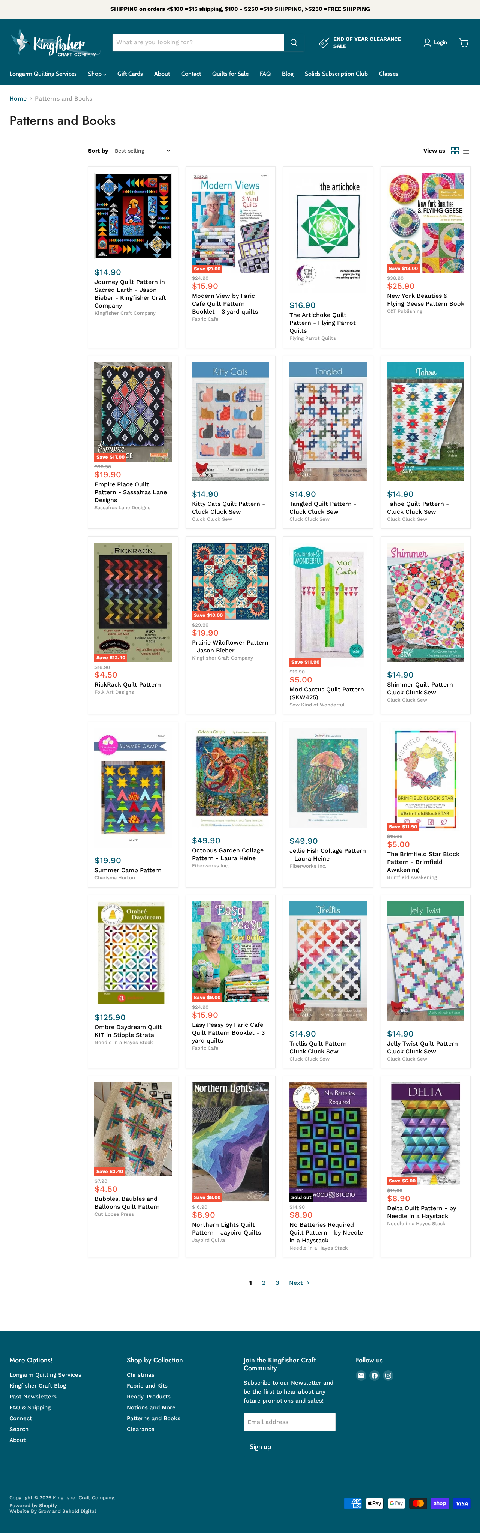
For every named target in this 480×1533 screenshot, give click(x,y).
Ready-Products (149, 1396)
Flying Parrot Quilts (313, 338)
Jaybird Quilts (209, 1240)
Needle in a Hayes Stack (123, 1042)
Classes (388, 73)
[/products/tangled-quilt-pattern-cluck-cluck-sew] (328, 422)
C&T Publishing (404, 311)
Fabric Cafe (205, 319)
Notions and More (151, 1407)
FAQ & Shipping (30, 1407)
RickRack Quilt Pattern (127, 684)
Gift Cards (130, 73)
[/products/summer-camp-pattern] (133, 788)
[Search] (294, 42)
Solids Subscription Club (336, 73)
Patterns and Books (153, 1418)
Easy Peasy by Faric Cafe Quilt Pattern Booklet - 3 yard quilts (228, 1032)
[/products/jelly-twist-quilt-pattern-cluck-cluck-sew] (425, 961)
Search (18, 1429)
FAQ (265, 73)
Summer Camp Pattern (128, 870)
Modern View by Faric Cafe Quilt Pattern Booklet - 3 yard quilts (225, 303)
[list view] (465, 151)
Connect (20, 1418)
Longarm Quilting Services (43, 73)
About (162, 73)
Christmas (140, 1374)
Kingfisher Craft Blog (37, 1385)
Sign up (260, 1447)
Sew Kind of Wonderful (317, 705)
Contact (191, 73)
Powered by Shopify (33, 1505)
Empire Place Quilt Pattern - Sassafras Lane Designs (130, 492)
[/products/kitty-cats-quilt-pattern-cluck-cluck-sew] (230, 422)
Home (18, 98)
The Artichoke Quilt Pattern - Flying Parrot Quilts (323, 322)
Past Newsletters (33, 1396)
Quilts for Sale (230, 73)
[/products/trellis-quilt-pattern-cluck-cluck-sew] (328, 961)
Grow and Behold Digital (67, 1511)
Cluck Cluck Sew (212, 519)
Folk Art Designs (114, 692)
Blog (288, 73)
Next (297, 1282)
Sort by (98, 151)
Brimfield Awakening (412, 877)
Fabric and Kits (147, 1385)
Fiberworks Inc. (210, 865)
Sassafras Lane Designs (122, 507)
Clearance (140, 1429)
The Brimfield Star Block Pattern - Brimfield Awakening (423, 861)
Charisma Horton (114, 877)
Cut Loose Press (114, 1214)
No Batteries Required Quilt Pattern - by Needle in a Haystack (326, 1232)
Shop (95, 73)
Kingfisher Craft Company (125, 313)
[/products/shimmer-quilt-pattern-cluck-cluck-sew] (425, 602)
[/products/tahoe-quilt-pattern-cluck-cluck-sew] (425, 422)
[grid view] (455, 151)
